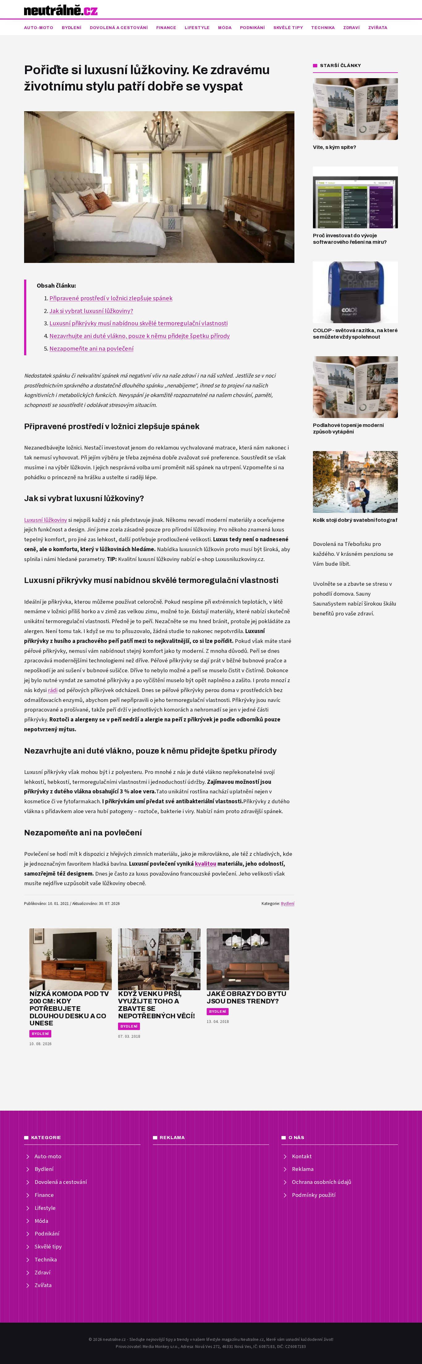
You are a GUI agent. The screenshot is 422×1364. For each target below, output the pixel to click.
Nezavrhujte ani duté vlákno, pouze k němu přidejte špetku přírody (139, 336)
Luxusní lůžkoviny (45, 520)
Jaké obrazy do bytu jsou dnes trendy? (246, 997)
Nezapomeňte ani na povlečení (91, 349)
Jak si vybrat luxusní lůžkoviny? (91, 311)
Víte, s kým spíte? (334, 147)
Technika (323, 28)
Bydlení (71, 28)
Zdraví (351, 28)
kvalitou (205, 864)
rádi (52, 690)
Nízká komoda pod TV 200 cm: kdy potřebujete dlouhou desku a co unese (69, 1008)
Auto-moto (38, 28)
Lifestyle (197, 28)
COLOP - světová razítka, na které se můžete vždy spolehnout (355, 333)
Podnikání (252, 28)
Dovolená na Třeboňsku (342, 544)
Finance (166, 28)
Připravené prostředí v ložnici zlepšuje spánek (110, 298)
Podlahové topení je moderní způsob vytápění (348, 428)
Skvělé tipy (288, 28)
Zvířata (377, 28)
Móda (224, 28)
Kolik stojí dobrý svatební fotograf (355, 520)
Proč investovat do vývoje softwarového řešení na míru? (350, 239)
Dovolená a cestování (119, 28)
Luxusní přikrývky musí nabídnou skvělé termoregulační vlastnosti (138, 323)
